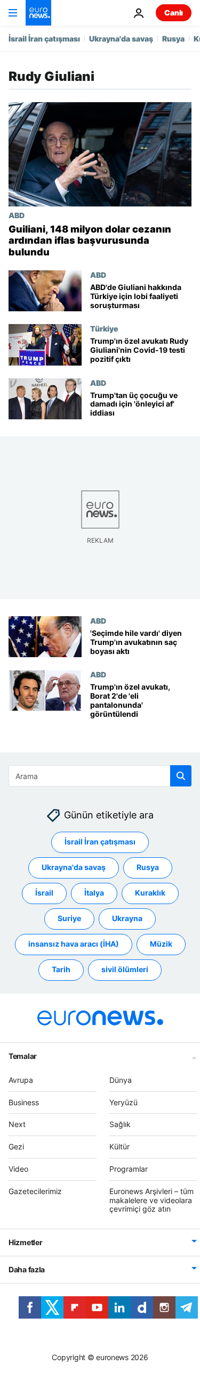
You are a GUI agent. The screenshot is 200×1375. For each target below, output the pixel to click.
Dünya (120, 1079)
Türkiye (104, 328)
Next (17, 1124)
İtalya (94, 893)
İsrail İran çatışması (44, 38)
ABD (17, 215)
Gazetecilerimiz (35, 1191)
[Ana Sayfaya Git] (38, 13)
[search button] (180, 775)
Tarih (61, 969)
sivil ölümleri (124, 969)
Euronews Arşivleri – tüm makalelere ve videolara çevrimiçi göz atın (151, 1200)
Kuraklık (150, 893)
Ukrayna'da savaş (121, 38)
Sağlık (120, 1124)
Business (24, 1102)
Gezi (16, 1146)
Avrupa (21, 1079)
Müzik (161, 944)
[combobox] (100, 775)
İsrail (44, 893)
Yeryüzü (123, 1102)
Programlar (128, 1168)
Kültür (119, 1146)
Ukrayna (127, 918)
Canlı (173, 12)
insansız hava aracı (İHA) (73, 944)
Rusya (173, 38)
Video (18, 1168)
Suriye (69, 918)
